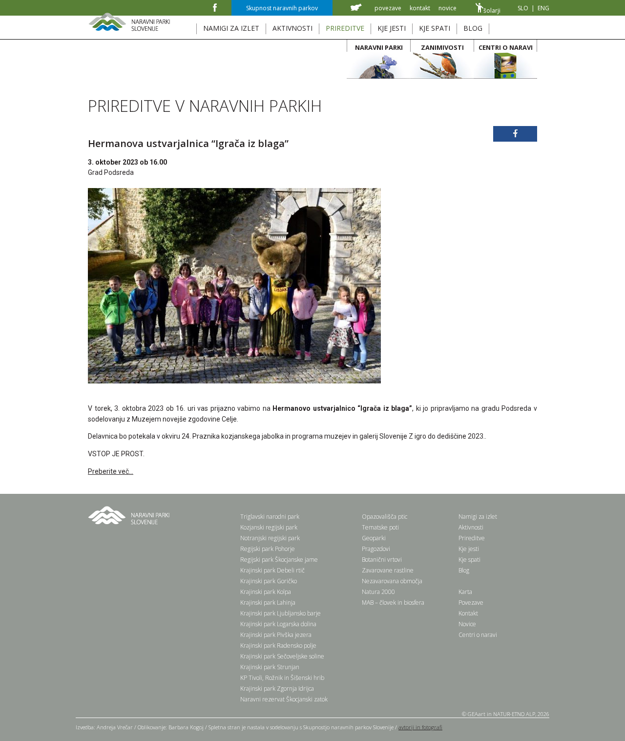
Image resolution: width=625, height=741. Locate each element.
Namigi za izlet (477, 516)
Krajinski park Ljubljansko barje (280, 613)
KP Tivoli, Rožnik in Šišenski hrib (282, 678)
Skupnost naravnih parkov (282, 8)
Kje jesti (468, 549)
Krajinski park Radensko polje (278, 645)
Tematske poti (380, 527)
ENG (543, 8)
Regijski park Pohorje (267, 549)
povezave (388, 8)
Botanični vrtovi (382, 559)
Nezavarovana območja (392, 581)
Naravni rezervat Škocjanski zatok (284, 699)
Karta (465, 592)
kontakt (420, 8)
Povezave (470, 602)
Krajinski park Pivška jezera (276, 635)
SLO (523, 8)
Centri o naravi (477, 635)
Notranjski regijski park (270, 538)
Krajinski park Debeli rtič (272, 570)
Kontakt (468, 613)
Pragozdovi (376, 549)
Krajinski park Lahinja (267, 602)
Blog (463, 570)
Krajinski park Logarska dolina (278, 624)
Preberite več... (110, 471)
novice (447, 8)
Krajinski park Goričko (268, 581)
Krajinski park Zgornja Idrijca (277, 688)
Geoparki (374, 538)
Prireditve (471, 538)
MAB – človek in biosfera (393, 602)
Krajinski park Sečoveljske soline (282, 656)
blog (472, 28)
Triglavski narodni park (269, 516)
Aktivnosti (470, 527)
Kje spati (469, 559)
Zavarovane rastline (388, 570)
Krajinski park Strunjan (269, 667)
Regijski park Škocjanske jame (279, 559)
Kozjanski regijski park (268, 527)
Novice (467, 624)
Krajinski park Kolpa (265, 592)
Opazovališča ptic (384, 516)
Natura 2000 (378, 592)
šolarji (491, 10)
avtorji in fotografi (420, 727)
